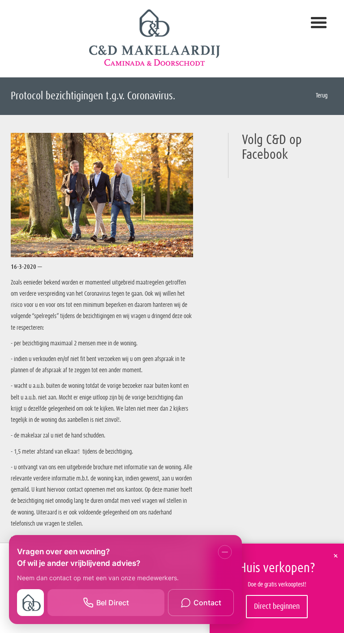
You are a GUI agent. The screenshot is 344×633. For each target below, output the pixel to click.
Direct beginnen (277, 607)
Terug (320, 96)
